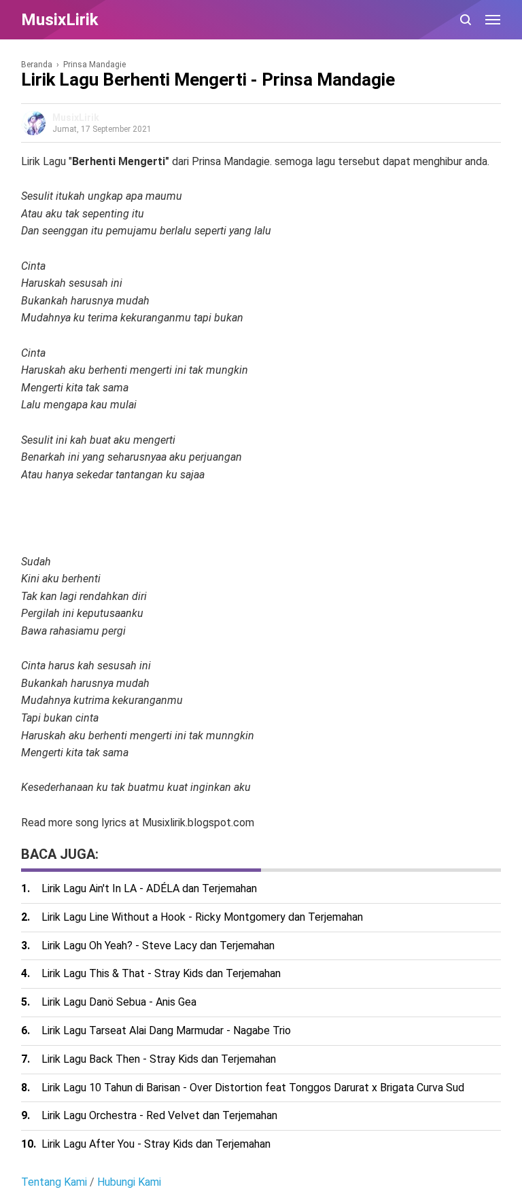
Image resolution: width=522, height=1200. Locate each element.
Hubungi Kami (129, 1182)
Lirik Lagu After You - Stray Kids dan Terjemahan (156, 1143)
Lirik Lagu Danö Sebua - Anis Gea (118, 1001)
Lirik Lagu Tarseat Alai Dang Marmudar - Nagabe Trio (166, 1030)
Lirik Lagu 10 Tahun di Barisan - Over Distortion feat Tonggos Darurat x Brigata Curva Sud (252, 1087)
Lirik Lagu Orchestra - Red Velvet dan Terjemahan (159, 1115)
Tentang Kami (54, 1182)
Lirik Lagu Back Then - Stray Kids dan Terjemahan (158, 1059)
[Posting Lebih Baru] (29, 838)
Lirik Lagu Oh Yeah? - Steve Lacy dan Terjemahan (158, 945)
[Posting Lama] (48, 838)
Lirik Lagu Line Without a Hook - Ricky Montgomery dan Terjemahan (202, 917)
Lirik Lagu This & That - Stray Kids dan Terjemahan (161, 973)
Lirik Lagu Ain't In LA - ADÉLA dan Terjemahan (149, 888)
